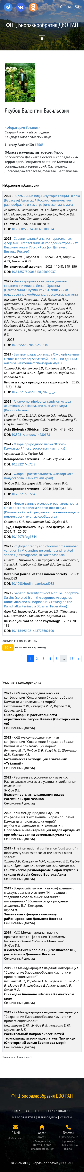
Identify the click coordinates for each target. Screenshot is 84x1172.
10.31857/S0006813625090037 (34, 272)
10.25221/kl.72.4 (23, 494)
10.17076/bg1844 (24, 537)
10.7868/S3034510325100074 (33, 229)
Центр (38, 1111)
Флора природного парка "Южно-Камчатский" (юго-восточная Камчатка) (35, 446)
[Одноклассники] (33, 6)
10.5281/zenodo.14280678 (31, 434)
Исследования (58, 1111)
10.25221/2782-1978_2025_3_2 (33, 392)
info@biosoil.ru (15, 1138)
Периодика (47, 1117)
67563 (39, 145)
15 (71, 658)
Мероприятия (23, 1117)
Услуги (66, 1117)
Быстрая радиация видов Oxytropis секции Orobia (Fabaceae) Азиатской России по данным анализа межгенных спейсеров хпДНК (41, 358)
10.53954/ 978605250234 (30, 345)
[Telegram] (8, 6)
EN (68, 7)
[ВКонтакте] (21, 6)
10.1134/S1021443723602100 (33, 631)
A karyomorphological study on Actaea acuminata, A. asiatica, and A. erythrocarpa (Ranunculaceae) (37, 405)
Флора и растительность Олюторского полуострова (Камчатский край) (38, 476)
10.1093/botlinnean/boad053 (33, 583)
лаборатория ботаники (22, 127)
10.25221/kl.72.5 (23, 464)
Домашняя (21, 1111)
